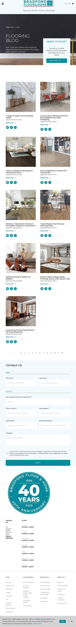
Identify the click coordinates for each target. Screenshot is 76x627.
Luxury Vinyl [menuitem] (10, 586)
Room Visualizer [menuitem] (28, 582)
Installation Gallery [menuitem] (27, 601)
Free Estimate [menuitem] (10, 608)
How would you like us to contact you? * (19, 397)
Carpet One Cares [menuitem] (61, 590)
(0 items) (72, 3)
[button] (66, 4)
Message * (9, 433)
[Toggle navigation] (2, 4)
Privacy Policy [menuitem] (62, 603)
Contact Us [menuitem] (61, 594)
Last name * (43, 378)
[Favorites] (69, 4)
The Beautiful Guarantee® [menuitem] (44, 593)
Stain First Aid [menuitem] (45, 586)
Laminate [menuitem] (9, 596)
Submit (38, 463)
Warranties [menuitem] (44, 598)
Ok (63, 621)
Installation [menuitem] (44, 601)
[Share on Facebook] (11, 127)
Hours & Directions (9, 537)
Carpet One (10, 27)
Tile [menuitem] (7, 599)
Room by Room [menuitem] (62, 586)
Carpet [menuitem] (8, 592)
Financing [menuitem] (9, 612)
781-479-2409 (50, 11)
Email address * (44, 408)
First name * (10, 378)
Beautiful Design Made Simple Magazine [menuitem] (27, 594)
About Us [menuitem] (60, 582)
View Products (55, 60)
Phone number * (11, 408)
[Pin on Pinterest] (7, 127)
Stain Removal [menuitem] (45, 582)
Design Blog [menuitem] (27, 606)
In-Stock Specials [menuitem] (8, 604)
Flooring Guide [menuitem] (45, 589)
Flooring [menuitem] (8, 582)
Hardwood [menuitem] (9, 589)
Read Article (10, 122)
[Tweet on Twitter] (15, 127)
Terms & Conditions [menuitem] (61, 599)
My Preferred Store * (45, 420)
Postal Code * (10, 420)
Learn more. (37, 623)
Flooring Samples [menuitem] (26, 587)
